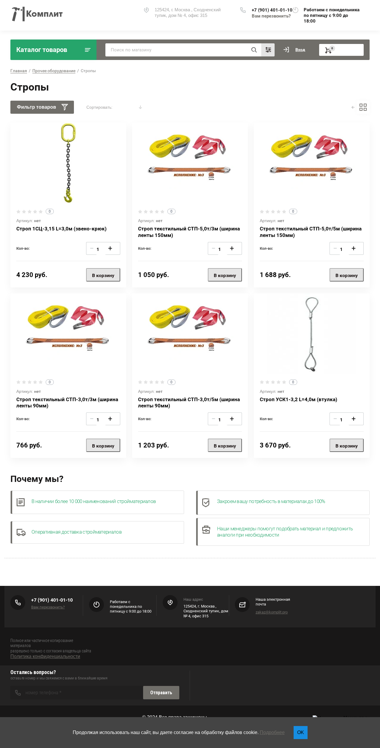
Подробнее (272, 732)
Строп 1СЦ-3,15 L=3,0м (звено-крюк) (61, 229)
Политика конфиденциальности (45, 656)
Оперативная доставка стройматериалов (76, 532)
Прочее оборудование (53, 70)
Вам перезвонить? (271, 16)
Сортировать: (99, 107)
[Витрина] (363, 107)
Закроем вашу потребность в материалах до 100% (271, 501)
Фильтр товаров (36, 107)
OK (300, 732)
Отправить (161, 692)
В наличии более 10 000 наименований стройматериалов (93, 501)
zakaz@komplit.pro (272, 612)
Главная (18, 70)
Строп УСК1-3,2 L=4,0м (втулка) (298, 399)
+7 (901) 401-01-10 (272, 10)
